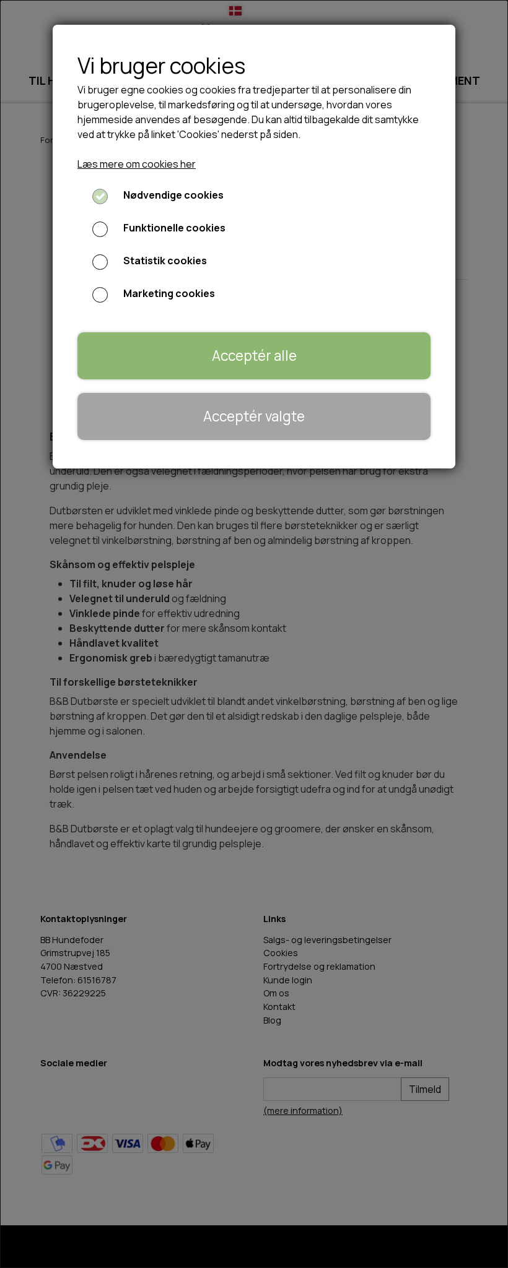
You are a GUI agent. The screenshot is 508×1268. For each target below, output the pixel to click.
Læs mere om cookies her (136, 164)
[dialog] (254, 634)
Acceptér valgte (254, 416)
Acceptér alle (254, 355)
